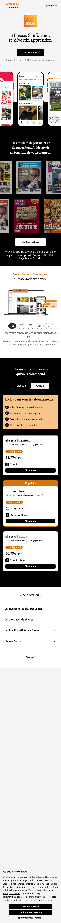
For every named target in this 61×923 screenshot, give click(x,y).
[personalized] (12, 326)
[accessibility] (30, 326)
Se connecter (50, 5)
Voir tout (30, 657)
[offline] (49, 326)
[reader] (21, 326)
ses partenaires (20, 877)
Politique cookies (11, 893)
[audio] (40, 326)
